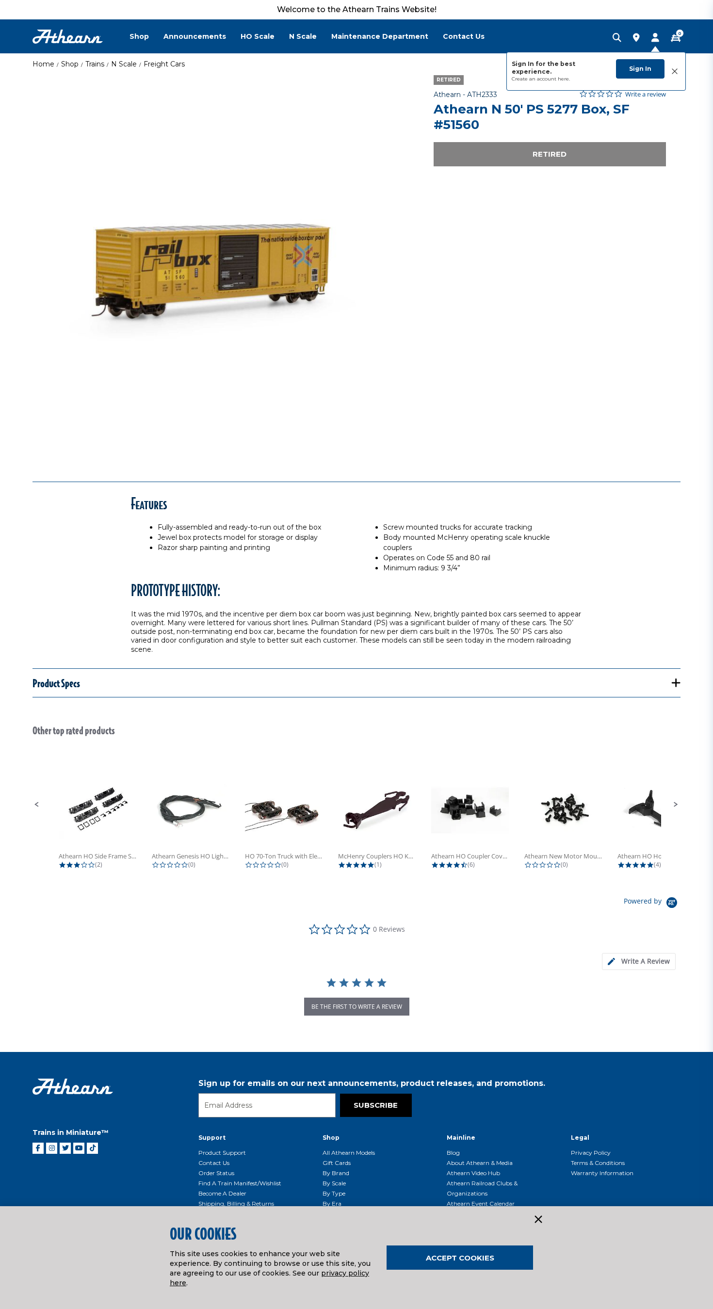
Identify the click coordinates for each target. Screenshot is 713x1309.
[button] (36, 804)
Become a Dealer (222, 1193)
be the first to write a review (356, 1006)
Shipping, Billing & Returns (236, 1203)
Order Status (216, 1173)
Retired (550, 154)
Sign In (640, 68)
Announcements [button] (194, 36)
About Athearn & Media (480, 1162)
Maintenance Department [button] (379, 36)
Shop (70, 64)
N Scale (124, 64)
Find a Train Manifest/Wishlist (239, 1183)
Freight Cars (164, 64)
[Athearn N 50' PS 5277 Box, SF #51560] (222, 264)
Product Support (222, 1152)
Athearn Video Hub (473, 1173)
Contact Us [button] (464, 36)
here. (564, 79)
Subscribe (376, 1105)
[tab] (639, 961)
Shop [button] (139, 36)
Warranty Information (602, 1173)
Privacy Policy (591, 1152)
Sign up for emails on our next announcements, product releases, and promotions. (371, 1083)
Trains (94, 64)
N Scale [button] (303, 36)
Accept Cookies (460, 1257)
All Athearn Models (349, 1152)
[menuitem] (146, 36)
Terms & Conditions (598, 1162)
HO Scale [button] (258, 36)
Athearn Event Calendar (481, 1203)
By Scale (334, 1183)
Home (43, 64)
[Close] (538, 1220)
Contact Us (213, 1162)
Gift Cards (337, 1162)
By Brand (336, 1173)
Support (212, 1137)
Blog (453, 1152)
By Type (334, 1193)
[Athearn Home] (67, 37)
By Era (332, 1203)
